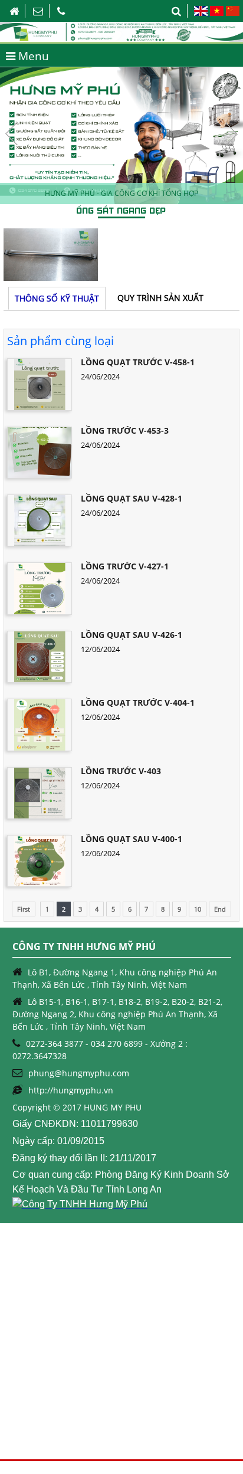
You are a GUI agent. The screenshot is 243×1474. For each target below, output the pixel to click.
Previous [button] (12, 134)
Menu (32, 56)
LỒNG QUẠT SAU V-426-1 (131, 634)
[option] (121, 135)
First (23, 909)
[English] (201, 13)
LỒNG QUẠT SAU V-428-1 (131, 498)
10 (197, 909)
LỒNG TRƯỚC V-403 (121, 771)
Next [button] (231, 134)
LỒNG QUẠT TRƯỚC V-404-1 (138, 702)
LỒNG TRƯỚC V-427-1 (125, 566)
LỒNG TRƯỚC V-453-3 (125, 430)
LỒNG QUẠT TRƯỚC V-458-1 (138, 362)
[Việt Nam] (216, 13)
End (220, 909)
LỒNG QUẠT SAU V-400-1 (131, 838)
